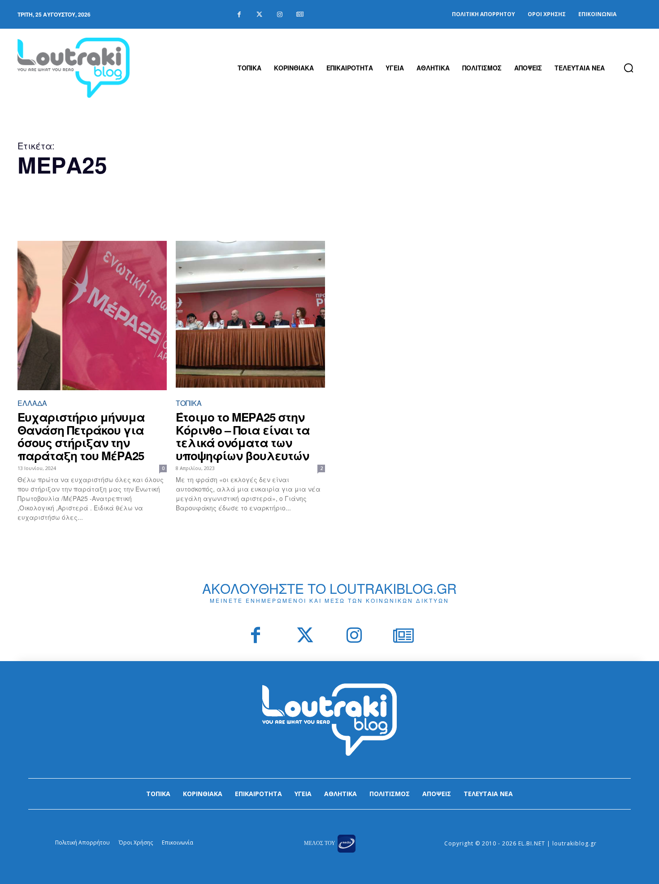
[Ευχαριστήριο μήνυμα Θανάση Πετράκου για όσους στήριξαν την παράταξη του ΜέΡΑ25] (92, 315)
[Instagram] (279, 14)
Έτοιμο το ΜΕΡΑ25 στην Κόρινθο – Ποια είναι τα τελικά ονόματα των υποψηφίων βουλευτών (243, 436)
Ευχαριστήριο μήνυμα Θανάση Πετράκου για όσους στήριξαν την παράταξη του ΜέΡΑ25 (81, 436)
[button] (629, 68)
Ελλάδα (32, 403)
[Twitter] (259, 14)
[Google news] (300, 14)
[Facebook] (239, 14)
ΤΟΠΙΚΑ (189, 403)
